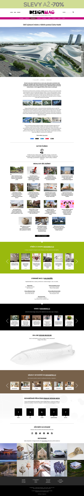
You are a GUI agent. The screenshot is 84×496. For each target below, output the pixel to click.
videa (15, 12)
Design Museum (45, 335)
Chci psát (23, 482)
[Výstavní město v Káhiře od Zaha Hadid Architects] (27, 102)
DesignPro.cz (50, 375)
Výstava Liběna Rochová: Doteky (54, 291)
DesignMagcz (45, 441)
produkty (44, 18)
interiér (39, 18)
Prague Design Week (51, 398)
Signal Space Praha (41, 296)
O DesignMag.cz (36, 479)
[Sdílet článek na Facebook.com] (32, 138)
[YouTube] (48, 433)
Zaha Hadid (44, 135)
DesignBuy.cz (48, 246)
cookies (51, 490)
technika (54, 18)
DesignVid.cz (45, 308)
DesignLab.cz (44, 494)
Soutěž (60, 479)
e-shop (11, 12)
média (59, 18)
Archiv (36, 482)
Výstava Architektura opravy (54, 285)
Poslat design (60, 481)
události (27, 18)
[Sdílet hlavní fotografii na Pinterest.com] (47, 138)
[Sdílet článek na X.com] (37, 138)
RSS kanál (48, 479)
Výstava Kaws (29, 285)
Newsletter (48, 482)
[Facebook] (32, 433)
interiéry (18, 12)
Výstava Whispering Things (29, 291)
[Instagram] (36, 433)
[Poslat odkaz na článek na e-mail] (52, 138)
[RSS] (52, 433)
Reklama (23, 481)
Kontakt (23, 479)
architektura (33, 18)
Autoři (36, 481)
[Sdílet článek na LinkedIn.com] (42, 138)
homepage (21, 18)
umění (63, 18)
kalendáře (48, 278)
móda (49, 18)
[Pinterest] (44, 433)
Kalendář (48, 481)
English (60, 482)
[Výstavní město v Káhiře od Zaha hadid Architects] (42, 52)
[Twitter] (40, 433)
